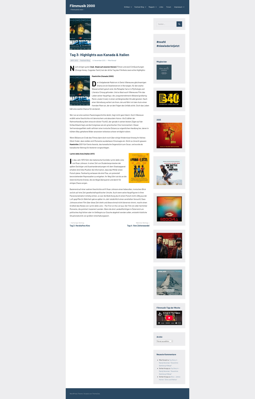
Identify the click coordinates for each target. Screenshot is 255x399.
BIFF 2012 (74, 60)
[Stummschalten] (176, 323)
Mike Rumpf (112, 60)
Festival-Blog (139, 7)
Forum (168, 7)
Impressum (178, 7)
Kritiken (127, 7)
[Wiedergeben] (159, 323)
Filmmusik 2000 (82, 5)
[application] (169, 318)
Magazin (152, 7)
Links (161, 7)
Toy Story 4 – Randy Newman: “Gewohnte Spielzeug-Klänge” (168, 362)
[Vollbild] (179, 323)
